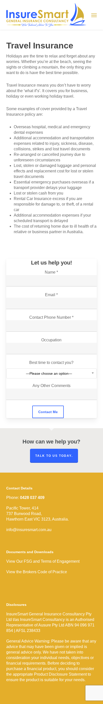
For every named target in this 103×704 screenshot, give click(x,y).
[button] (94, 15)
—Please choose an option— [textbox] (49, 373)
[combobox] (51, 373)
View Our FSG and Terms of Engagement (43, 561)
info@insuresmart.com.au (29, 530)
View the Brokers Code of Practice (36, 572)
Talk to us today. (54, 456)
